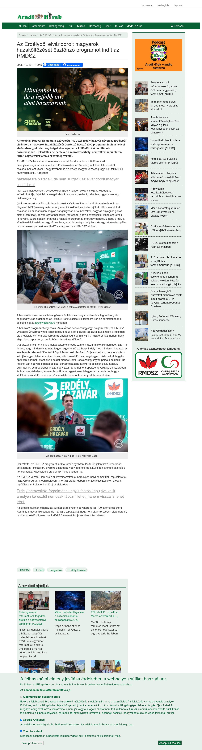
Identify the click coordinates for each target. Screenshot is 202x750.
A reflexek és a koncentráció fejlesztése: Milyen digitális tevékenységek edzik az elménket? (165, 124)
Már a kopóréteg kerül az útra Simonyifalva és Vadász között (165, 211)
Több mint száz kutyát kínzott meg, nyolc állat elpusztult (164, 105)
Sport (108, 26)
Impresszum (147, 5)
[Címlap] (41, 15)
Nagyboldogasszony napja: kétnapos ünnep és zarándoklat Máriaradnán (166, 334)
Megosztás (53, 64)
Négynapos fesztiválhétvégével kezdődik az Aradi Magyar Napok (166, 194)
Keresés (179, 26)
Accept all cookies (170, 743)
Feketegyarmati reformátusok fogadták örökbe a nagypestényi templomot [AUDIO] (32, 617)
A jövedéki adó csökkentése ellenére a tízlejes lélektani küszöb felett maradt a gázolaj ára (166, 278)
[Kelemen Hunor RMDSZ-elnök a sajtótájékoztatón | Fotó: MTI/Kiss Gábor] (72, 266)
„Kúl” (70, 26)
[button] (72, 99)
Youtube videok (33, 731)
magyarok (56, 570)
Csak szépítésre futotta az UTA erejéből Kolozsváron (166, 228)
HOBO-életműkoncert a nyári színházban (164, 244)
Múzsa (81, 26)
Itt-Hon (23, 26)
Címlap (22, 35)
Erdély (40, 570)
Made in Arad (134, 26)
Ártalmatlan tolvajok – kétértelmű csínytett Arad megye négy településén (165, 177)
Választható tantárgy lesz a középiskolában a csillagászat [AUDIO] (69, 615)
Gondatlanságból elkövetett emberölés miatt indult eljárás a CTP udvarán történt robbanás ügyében (166, 298)
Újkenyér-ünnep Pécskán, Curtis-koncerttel (166, 318)
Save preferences (31, 743)
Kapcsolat (178, 5)
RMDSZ (25, 570)
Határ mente (37, 26)
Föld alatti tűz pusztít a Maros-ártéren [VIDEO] (104, 614)
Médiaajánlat (163, 5)
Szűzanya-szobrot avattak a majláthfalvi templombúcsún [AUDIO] (166, 261)
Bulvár (119, 26)
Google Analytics (34, 720)
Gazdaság (95, 26)
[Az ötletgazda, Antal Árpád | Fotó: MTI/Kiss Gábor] (72, 415)
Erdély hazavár (78, 570)
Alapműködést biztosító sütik (41, 697)
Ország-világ (56, 26)
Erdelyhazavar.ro (45, 322)
